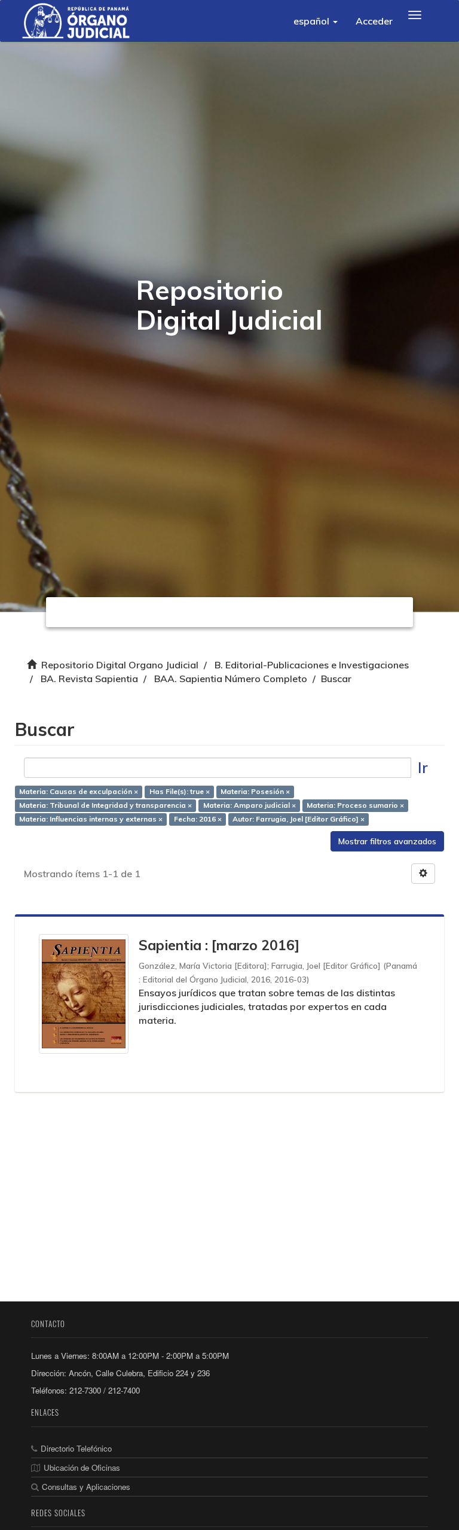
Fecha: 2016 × (198, 818)
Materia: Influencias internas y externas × (91, 818)
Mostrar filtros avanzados (387, 841)
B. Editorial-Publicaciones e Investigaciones (312, 665)
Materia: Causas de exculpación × (78, 791)
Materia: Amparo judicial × (249, 805)
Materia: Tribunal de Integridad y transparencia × (105, 805)
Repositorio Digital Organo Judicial (119, 665)
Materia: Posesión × (255, 791)
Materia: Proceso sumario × (355, 805)
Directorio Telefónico (76, 1448)
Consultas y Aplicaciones (86, 1486)
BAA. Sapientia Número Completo (230, 679)
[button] (315, 21)
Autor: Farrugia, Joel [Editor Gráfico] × (298, 818)
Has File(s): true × (179, 791)
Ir (423, 767)
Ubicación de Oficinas (82, 1467)
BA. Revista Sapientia (89, 679)
